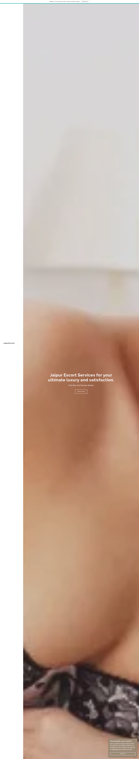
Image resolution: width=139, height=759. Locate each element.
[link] (9, 343)
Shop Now (81, 391)
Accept (123, 753)
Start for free (85, 1)
